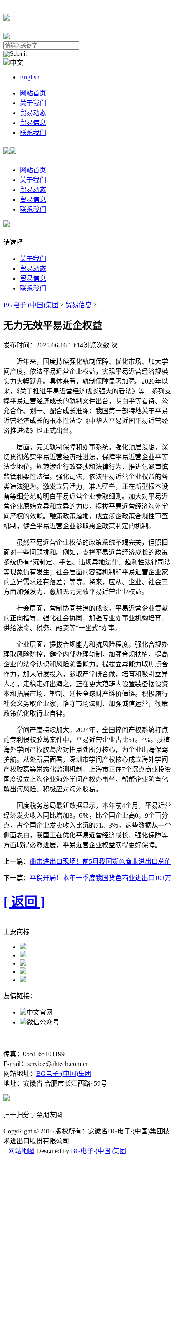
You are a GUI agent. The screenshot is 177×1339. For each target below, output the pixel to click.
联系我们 (33, 132)
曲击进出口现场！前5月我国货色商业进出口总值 (100, 861)
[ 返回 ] (24, 902)
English (30, 77)
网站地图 (21, 1150)
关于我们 (33, 102)
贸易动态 (33, 112)
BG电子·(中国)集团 (30, 304)
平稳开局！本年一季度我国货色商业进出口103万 (100, 877)
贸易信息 (33, 122)
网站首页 (33, 93)
